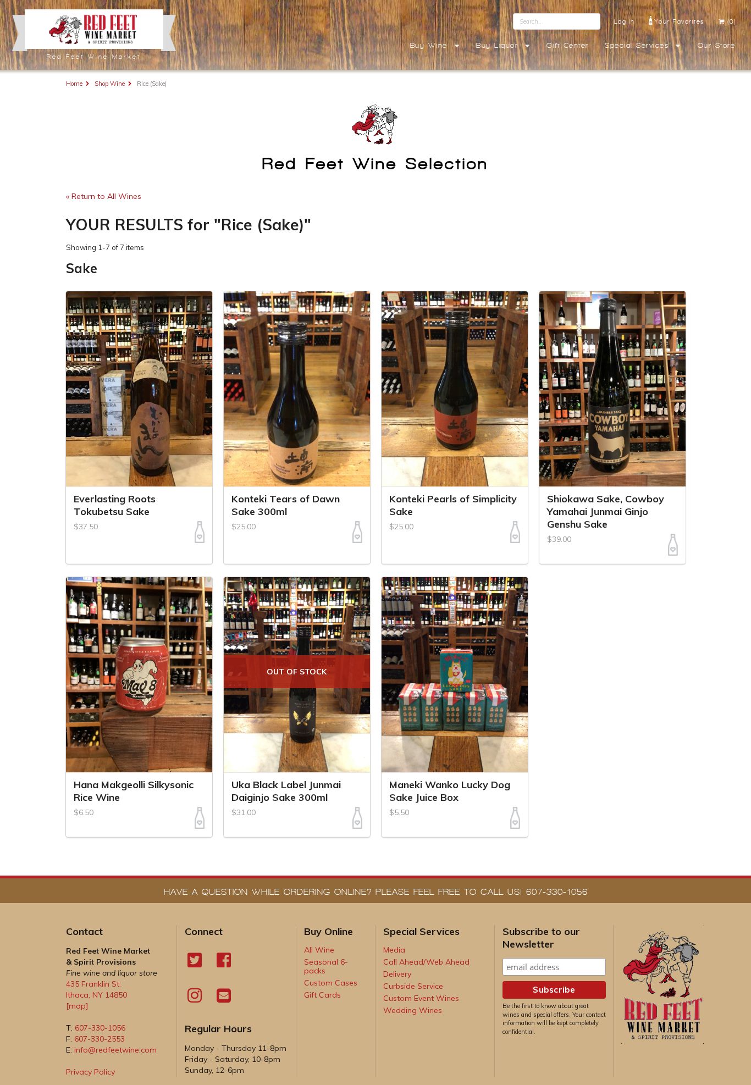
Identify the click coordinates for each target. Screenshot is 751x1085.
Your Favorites (679, 21)
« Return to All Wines (106, 196)
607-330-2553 (99, 1039)
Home (74, 83)
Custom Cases (330, 983)
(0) (732, 21)
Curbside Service (413, 986)
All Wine (319, 950)
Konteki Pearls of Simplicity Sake (453, 505)
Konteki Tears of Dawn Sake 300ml (285, 505)
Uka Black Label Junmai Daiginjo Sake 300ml (286, 791)
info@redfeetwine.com (115, 1050)
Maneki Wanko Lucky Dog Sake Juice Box (449, 791)
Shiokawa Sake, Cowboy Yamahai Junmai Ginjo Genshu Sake (605, 511)
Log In (624, 21)
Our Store (717, 45)
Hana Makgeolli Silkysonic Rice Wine (134, 791)
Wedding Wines (412, 1010)
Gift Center (567, 45)
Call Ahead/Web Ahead (426, 962)
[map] (77, 1006)
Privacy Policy (90, 1072)
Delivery (397, 974)
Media (394, 950)
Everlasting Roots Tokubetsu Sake (115, 505)
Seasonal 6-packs (326, 966)
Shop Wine (110, 83)
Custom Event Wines (421, 998)
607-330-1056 (100, 1028)
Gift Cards (322, 995)
